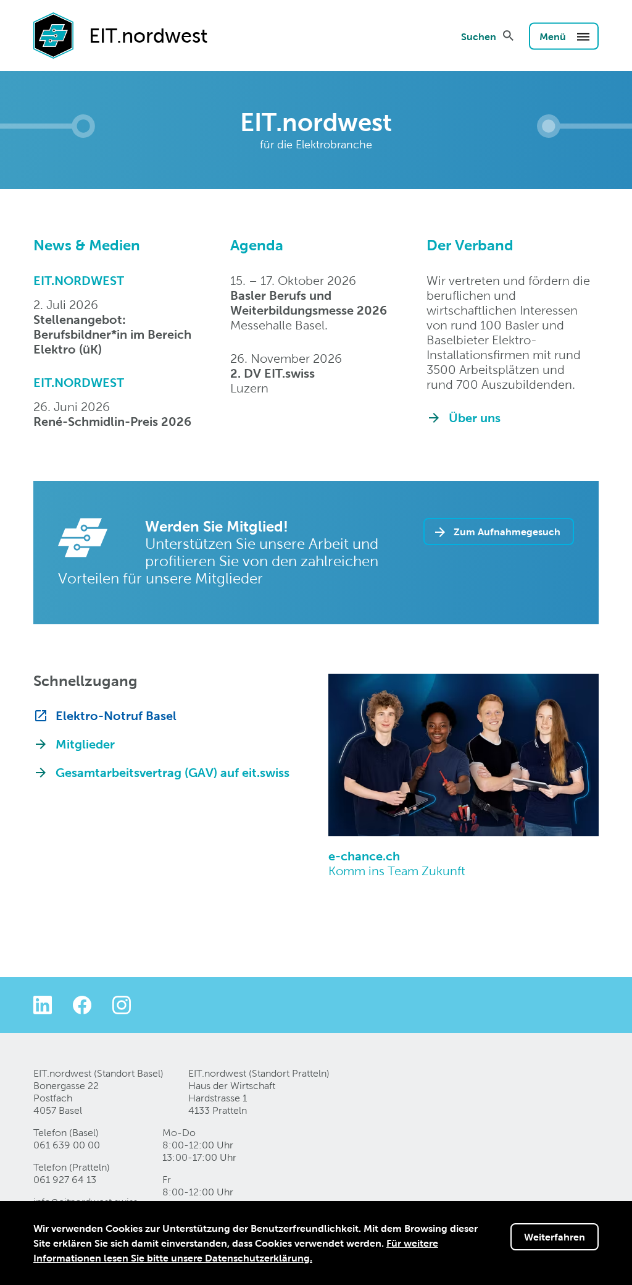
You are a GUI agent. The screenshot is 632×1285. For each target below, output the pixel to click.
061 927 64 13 (64, 1179)
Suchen (478, 35)
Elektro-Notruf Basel (116, 716)
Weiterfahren (554, 1236)
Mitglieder (85, 744)
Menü (553, 35)
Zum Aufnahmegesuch (507, 531)
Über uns (475, 418)
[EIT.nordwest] (53, 34)
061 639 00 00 (66, 1145)
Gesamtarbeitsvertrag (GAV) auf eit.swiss (172, 772)
